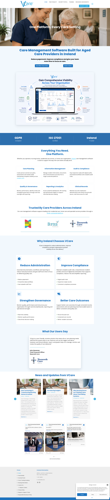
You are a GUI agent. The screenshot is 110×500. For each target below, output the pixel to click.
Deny (93, 494)
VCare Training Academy (24, 480)
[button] (107, 485)
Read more (23, 416)
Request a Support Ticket (24, 492)
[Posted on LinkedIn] (42, 425)
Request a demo (23, 487)
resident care (20, 178)
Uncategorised (76, 398)
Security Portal (21, 477)
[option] (29, 223)
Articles (22, 396)
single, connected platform (55, 213)
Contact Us (20, 485)
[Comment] (29, 453)
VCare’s (74, 158)
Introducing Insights (54, 390)
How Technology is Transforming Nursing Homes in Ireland (28, 392)
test (92, 497)
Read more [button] (27, 430)
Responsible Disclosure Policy (25, 494)
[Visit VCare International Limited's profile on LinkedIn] (26, 425)
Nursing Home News (23, 482)
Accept (82, 494)
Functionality (21, 475)
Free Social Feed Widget (55, 458)
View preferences (103, 494)
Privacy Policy (21, 490)
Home (19, 473)
